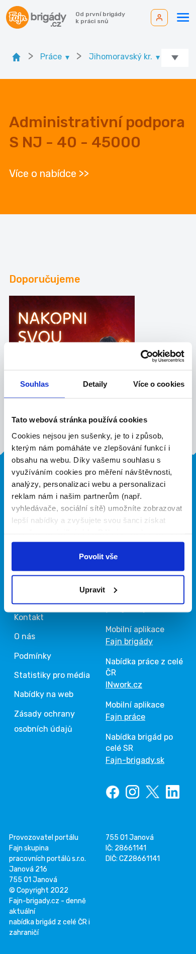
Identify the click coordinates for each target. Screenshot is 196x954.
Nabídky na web (43, 694)
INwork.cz (124, 684)
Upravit (92, 589)
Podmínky (32, 656)
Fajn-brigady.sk (135, 760)
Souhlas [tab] (34, 384)
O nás (24, 636)
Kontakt (29, 617)
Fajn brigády (129, 641)
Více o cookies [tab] (158, 384)
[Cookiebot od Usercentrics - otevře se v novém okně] (140, 356)
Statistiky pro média (52, 675)
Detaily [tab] (95, 384)
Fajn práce (125, 717)
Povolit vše (98, 556)
